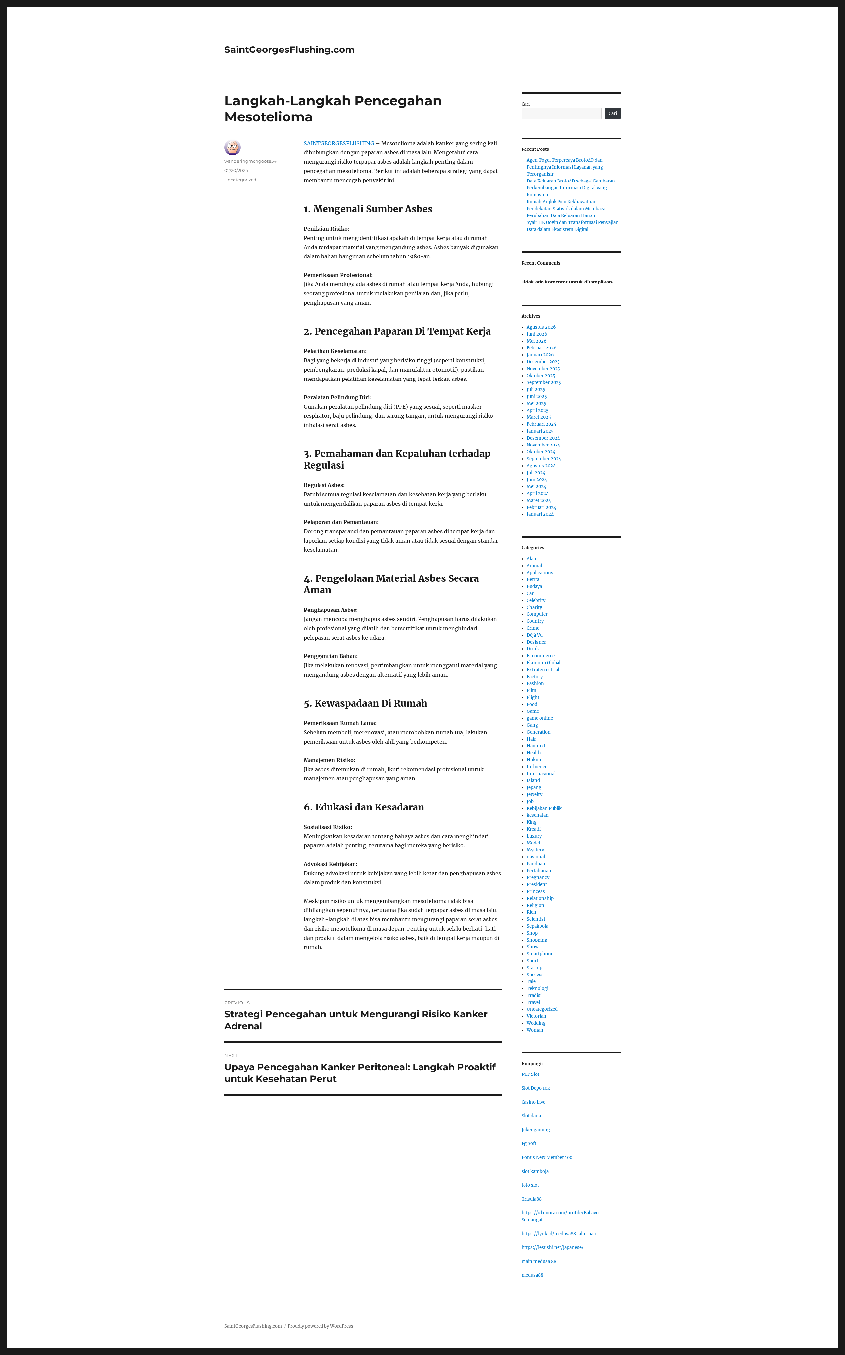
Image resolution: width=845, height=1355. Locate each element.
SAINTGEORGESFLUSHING (339, 143)
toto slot (530, 1185)
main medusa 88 (539, 1261)
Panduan (536, 864)
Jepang (534, 787)
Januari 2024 (540, 514)
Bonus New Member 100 (547, 1157)
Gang (532, 725)
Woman (535, 1030)
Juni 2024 (537, 479)
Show (533, 947)
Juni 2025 (537, 396)
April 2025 (538, 410)
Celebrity (536, 600)
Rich (531, 912)
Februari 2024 (541, 507)
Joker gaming (536, 1130)
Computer (537, 614)
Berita (533, 579)
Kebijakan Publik (544, 808)
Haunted (536, 746)
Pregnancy (538, 877)
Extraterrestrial (543, 670)
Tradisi (534, 995)
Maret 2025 (539, 417)
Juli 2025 (536, 389)
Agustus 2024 (541, 466)
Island (533, 780)
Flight (533, 697)
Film (531, 690)
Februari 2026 (542, 348)
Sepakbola (537, 926)
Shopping (537, 940)
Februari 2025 (541, 424)
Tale (531, 981)
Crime (533, 628)
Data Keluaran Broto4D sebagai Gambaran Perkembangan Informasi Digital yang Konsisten (571, 188)
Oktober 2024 (541, 452)
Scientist (536, 919)
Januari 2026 (540, 355)
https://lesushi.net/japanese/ (553, 1247)
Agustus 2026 (541, 327)
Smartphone (540, 954)
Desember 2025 (543, 362)
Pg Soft (529, 1143)
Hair (531, 739)
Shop (532, 933)
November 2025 (543, 369)
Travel (533, 1002)
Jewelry (534, 794)
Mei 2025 (536, 403)
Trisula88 (532, 1199)
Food (532, 704)
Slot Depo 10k (536, 1088)
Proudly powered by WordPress (320, 1326)
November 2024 (543, 445)
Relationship (540, 898)
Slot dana (531, 1116)
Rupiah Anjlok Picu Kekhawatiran (562, 202)
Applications (540, 573)
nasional (536, 857)
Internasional (541, 774)
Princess (536, 891)
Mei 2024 (536, 486)
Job (530, 801)
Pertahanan (539, 871)
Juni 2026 (537, 334)
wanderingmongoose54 (250, 161)
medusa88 (532, 1275)
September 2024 (544, 459)
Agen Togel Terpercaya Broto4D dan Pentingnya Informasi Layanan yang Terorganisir (565, 167)
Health (534, 753)
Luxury (534, 836)
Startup (534, 968)
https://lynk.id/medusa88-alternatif (560, 1234)
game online (540, 718)
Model (533, 843)
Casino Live (533, 1102)
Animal (534, 566)
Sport (532, 961)
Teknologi (537, 988)
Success (535, 974)
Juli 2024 (536, 473)
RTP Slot (530, 1074)
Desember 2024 (543, 438)
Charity (534, 607)
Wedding (536, 1023)
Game (533, 711)
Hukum (535, 760)
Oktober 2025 (541, 376)
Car (530, 593)
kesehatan (538, 815)
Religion (535, 905)
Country (535, 621)
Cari (526, 104)
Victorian (536, 1016)
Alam (532, 559)
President (537, 884)
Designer (536, 642)
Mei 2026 (537, 341)
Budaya (534, 586)
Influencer (538, 767)
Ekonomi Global (543, 663)
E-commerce (541, 656)
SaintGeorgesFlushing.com (289, 49)
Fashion (535, 683)
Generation (539, 732)
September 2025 (544, 382)
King (532, 822)
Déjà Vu (535, 635)
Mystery (535, 850)
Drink (533, 649)
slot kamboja (535, 1171)
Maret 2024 (539, 500)
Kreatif (534, 829)
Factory (535, 676)
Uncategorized (240, 179)
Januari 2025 (540, 431)
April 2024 (538, 493)
